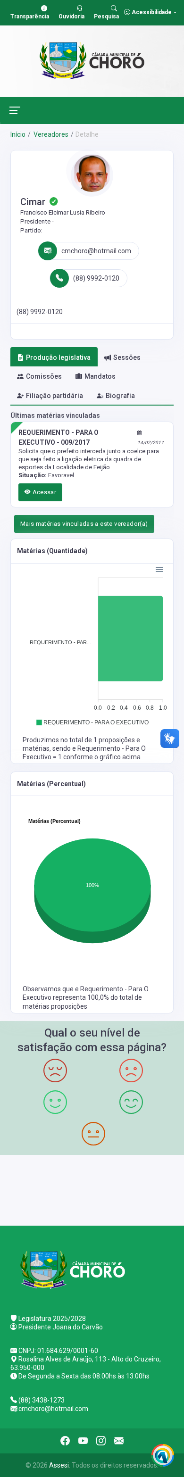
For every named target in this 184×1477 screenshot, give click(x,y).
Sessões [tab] (127, 357)
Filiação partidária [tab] (54, 395)
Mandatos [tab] (100, 376)
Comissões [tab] (44, 376)
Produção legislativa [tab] (58, 357)
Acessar (43, 492)
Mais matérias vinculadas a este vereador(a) (84, 523)
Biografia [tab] (120, 395)
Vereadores (50, 134)
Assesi (59, 1465)
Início (17, 134)
